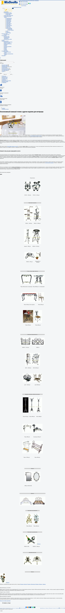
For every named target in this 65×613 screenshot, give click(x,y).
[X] (30, 607)
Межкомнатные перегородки (6, 38)
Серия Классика (9, 18)
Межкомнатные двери (8, 39)
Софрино (44, 584)
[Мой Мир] (29, 607)
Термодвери (4, 76)
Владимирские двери (7, 12)
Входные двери (6, 36)
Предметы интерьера (7, 46)
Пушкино (29, 584)
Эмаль (3, 71)
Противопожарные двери (6, 80)
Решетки (5, 47)
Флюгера (5, 50)
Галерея (5, 49)
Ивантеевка (33, 584)
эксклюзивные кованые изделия (35, 135)
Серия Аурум (8, 27)
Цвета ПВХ (10, 29)
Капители (7, 31)
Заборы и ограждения (8, 43)
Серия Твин (8, 26)
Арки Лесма (6, 11)
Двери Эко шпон (9, 13)
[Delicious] (31, 607)
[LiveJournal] (34, 607)
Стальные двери (5, 78)
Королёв (25, 584)
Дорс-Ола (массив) (5, 68)
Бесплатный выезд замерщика (33, 0)
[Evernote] (33, 607)
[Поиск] (13, 8)
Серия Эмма (8, 24)
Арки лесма (4, 67)
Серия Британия (9, 25)
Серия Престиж (9, 23)
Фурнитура (4, 79)
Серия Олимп (8, 21)
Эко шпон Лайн (5, 70)
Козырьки (5, 44)
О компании (4, 82)
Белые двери (8, 14)
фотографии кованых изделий (12, 146)
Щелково (37, 584)
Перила (5, 48)
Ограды (5, 45)
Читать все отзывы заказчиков (5, 600)
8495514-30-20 (22, 608)
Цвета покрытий (9, 28)
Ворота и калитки (7, 42)
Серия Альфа (8, 32)
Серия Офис (8, 22)
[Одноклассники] (27, 607)
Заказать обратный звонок (23, 0)
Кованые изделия (5, 81)
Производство (4, 77)
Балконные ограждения (8, 41)
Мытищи (22, 584)
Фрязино (40, 584)
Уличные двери (6, 34)
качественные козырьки (49, 162)
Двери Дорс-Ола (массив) (8, 15)
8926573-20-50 (61, 608)
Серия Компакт (8, 19)
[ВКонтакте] (26, 607)
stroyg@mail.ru (23, 5)
